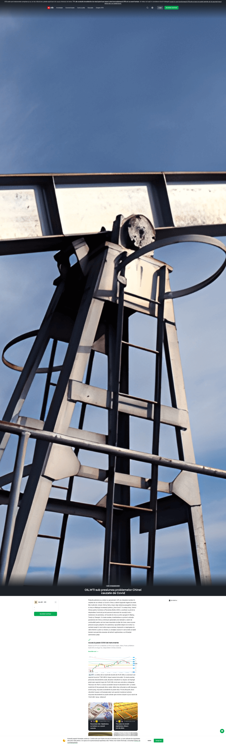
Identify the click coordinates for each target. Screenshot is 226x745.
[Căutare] (147, 7)
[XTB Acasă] (50, 7)
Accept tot (159, 740)
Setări (149, 740)
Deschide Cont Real (171, 7)
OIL (90, 675)
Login (160, 7)
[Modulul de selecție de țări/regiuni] (152, 7)
